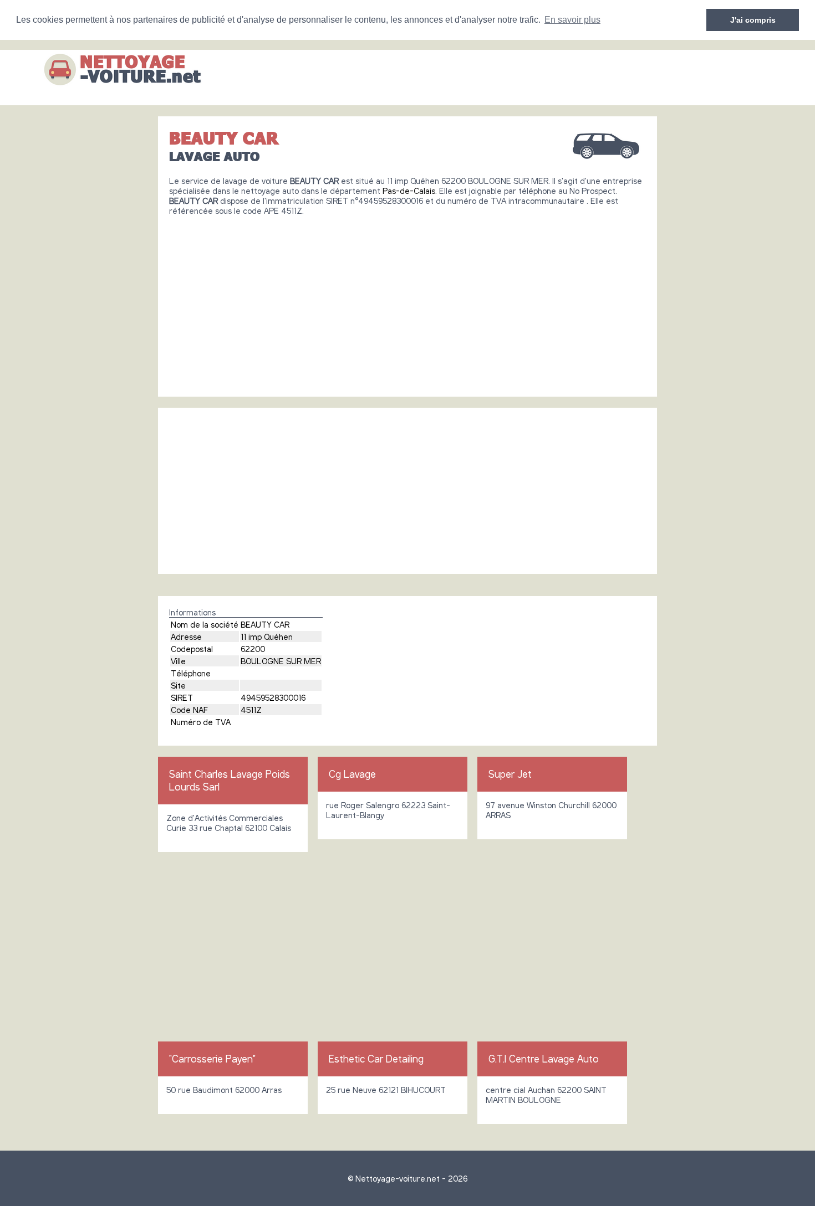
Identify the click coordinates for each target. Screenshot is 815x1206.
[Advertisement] (407, 301)
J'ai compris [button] (753, 20)
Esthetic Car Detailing (376, 1059)
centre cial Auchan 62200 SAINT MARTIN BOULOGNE (546, 1095)
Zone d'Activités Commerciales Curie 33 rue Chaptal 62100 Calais (228, 823)
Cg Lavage (352, 774)
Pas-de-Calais (409, 191)
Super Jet (510, 774)
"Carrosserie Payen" (212, 1059)
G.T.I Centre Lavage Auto (543, 1059)
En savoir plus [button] (572, 19)
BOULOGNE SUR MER (281, 661)
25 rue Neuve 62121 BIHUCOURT (386, 1090)
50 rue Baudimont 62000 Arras (224, 1090)
